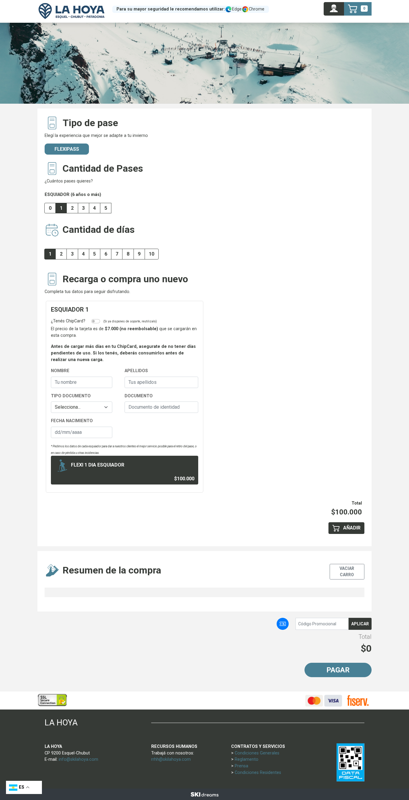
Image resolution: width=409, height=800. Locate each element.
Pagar (338, 670)
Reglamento (246, 759)
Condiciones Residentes (258, 772)
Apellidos (136, 370)
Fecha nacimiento (72, 420)
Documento (139, 396)
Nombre (60, 370)
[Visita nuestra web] (204, 794)
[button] (334, 9)
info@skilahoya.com (78, 759)
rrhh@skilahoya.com (171, 759)
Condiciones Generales (257, 753)
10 (151, 254)
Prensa (241, 766)
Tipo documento (71, 396)
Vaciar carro (347, 571)
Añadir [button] (351, 528)
